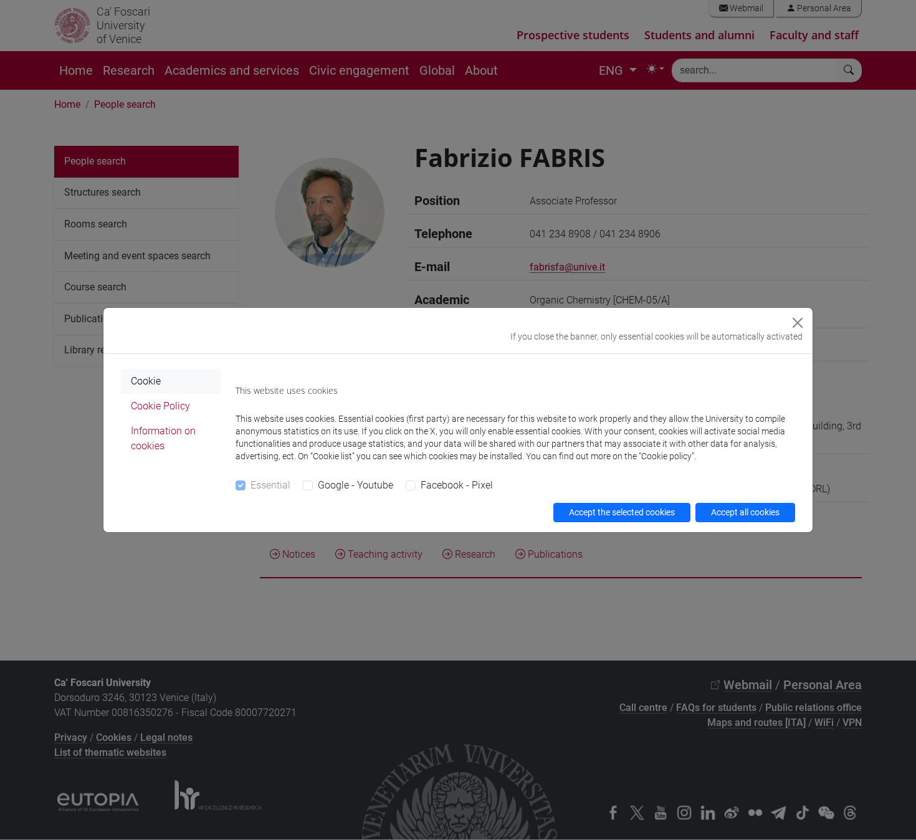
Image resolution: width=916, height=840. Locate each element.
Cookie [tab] (146, 381)
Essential (270, 485)
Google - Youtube (355, 485)
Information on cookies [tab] (163, 438)
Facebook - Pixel (457, 485)
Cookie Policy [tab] (160, 406)
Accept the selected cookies (622, 512)
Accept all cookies (745, 512)
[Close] (798, 323)
